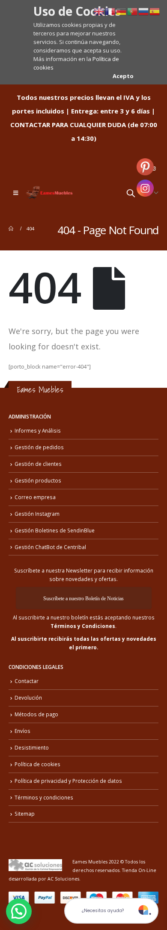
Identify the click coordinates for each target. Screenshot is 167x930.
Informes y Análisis (38, 430)
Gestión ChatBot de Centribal (50, 546)
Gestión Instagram (37, 513)
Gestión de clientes (38, 463)
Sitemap (25, 813)
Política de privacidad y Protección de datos (68, 780)
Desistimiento (32, 747)
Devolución (28, 697)
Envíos (22, 730)
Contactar (27, 680)
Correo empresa (35, 497)
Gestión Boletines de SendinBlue (55, 530)
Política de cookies (37, 764)
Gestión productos (38, 480)
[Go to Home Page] (12, 229)
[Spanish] (155, 11)
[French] (110, 11)
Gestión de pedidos (39, 447)
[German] (121, 11)
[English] (99, 11)
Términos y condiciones (44, 797)
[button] (19, 911)
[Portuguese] (132, 11)
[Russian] (143, 11)
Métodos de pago (36, 714)
